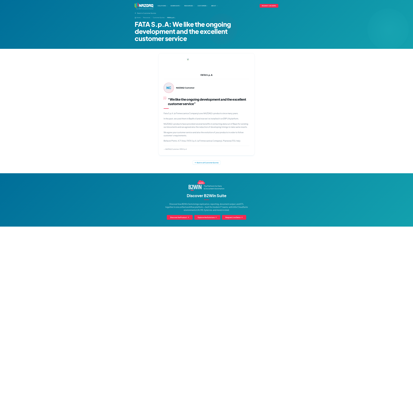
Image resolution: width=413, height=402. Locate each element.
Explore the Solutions (206, 217)
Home (139, 17)
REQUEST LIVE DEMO (269, 6)
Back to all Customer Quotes (208, 163)
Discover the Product (178, 217)
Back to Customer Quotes (146, 13)
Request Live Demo (233, 217)
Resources (146, 17)
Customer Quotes (159, 17)
